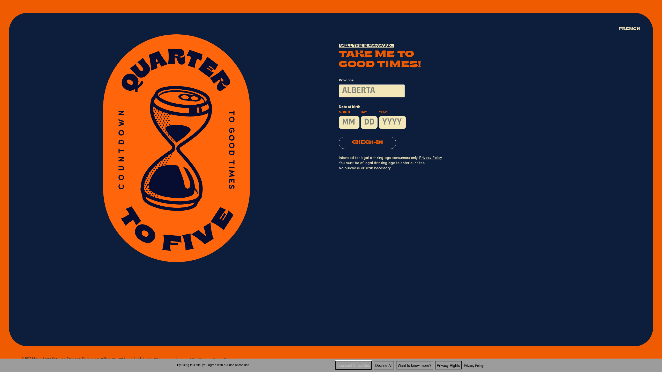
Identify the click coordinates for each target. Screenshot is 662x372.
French (629, 29)
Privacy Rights (448, 365)
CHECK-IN (367, 142)
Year (383, 112)
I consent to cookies (353, 365)
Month (344, 112)
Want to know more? (414, 365)
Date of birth (363, 109)
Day (364, 112)
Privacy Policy (474, 365)
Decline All (383, 365)
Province (346, 80)
